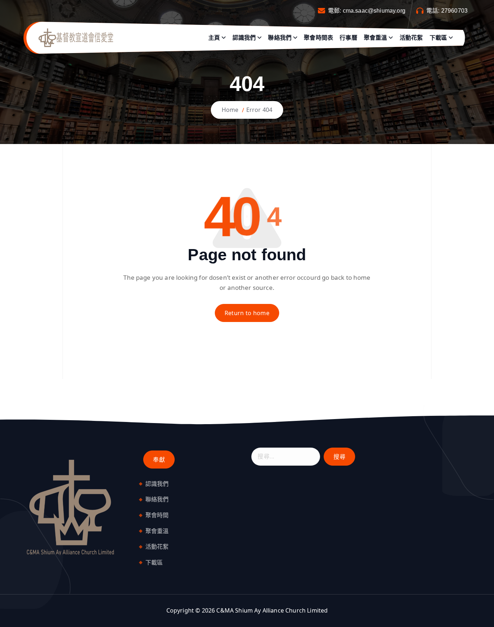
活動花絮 (411, 38)
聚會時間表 (318, 38)
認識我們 (244, 38)
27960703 (454, 11)
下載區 (438, 38)
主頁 (214, 38)
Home (230, 110)
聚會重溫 (375, 38)
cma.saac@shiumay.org (374, 11)
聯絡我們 (279, 38)
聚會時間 (157, 515)
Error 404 (259, 110)
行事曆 (348, 38)
